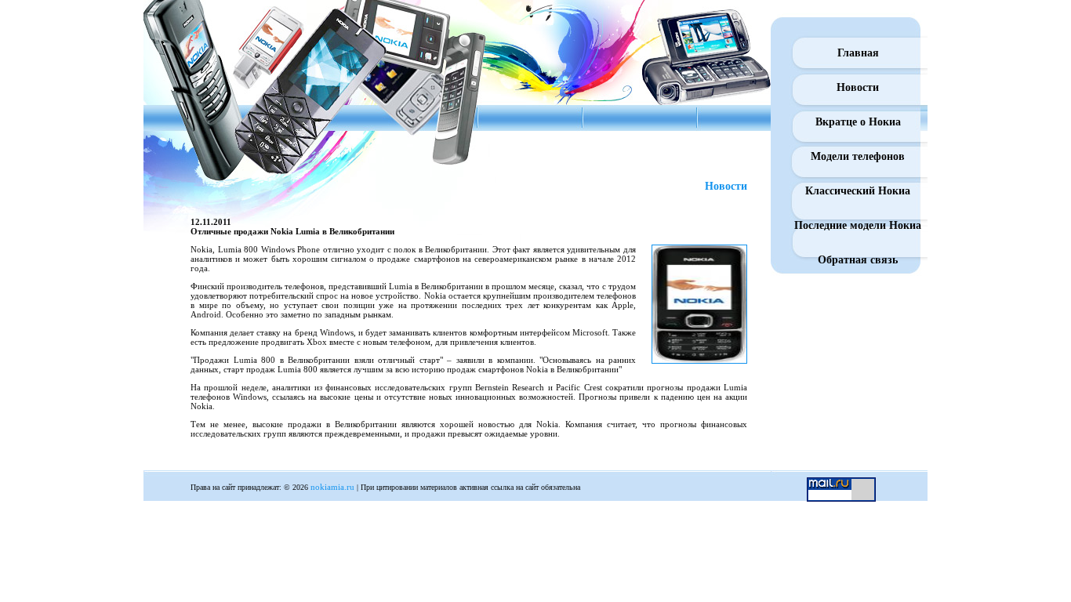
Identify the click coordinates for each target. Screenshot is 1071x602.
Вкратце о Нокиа (858, 122)
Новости (858, 87)
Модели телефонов (858, 156)
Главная (858, 53)
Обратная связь (858, 260)
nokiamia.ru (332, 486)
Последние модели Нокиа (857, 225)
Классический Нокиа (857, 191)
